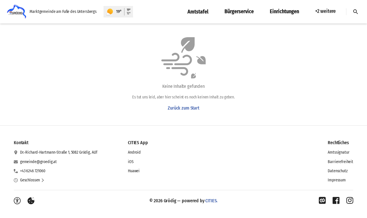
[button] (32, 180)
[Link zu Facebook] (336, 200)
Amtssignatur (338, 152)
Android (134, 152)
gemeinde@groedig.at (38, 161)
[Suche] (355, 11)
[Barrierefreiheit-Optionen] (17, 200)
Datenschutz (338, 171)
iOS (131, 161)
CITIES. (211, 200)
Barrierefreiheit (340, 161)
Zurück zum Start (183, 108)
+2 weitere (325, 11)
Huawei (134, 171)
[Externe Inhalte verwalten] (31, 200)
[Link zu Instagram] (349, 200)
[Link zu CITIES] (322, 200)
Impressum (337, 180)
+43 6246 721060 (32, 171)
